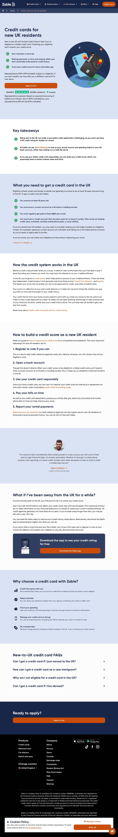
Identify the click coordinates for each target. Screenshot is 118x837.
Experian (88, 281)
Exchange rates (53, 760)
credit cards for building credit (58, 387)
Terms (49, 752)
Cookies (50, 756)
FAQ (48, 776)
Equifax (100, 281)
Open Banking (41, 147)
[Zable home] (8, 4)
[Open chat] (112, 831)
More (85, 4)
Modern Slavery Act (55, 768)
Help (96, 4)
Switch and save (25, 756)
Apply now (108, 4)
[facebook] (92, 747)
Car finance (70, 4)
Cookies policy (35, 828)
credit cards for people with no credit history (48, 310)
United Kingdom (26, 768)
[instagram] (98, 747)
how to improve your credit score (43, 341)
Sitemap (50, 784)
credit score (39, 278)
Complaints (52, 764)
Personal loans (52, 4)
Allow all (92, 827)
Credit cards (34, 4)
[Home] (3, 11)
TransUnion (79, 281)
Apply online (31, 86)
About (49, 744)
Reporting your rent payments (26, 412)
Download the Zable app (70, 551)
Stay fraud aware (54, 772)
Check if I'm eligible (21, 243)
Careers (50, 780)
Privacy (50, 748)
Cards (12, 11)
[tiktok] (87, 747)
